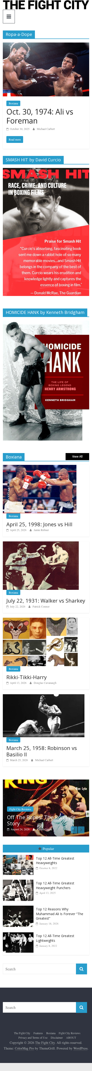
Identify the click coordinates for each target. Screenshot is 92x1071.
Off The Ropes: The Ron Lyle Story (39, 820)
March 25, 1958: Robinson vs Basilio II (41, 751)
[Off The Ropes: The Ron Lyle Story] (43, 782)
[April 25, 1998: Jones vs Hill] (39, 467)
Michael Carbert (46, 129)
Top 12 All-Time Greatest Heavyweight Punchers (55, 885)
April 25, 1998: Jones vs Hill (39, 524)
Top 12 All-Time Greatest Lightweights (55, 938)
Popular (48, 848)
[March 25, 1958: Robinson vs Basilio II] (44, 696)
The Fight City (22, 1033)
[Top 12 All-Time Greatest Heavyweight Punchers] (19, 880)
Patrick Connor (41, 606)
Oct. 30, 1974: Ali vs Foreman (39, 116)
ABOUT (71, 1037)
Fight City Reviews (18, 809)
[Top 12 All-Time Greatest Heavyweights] (19, 855)
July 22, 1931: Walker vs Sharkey (45, 600)
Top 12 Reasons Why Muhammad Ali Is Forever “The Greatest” (59, 914)
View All (77, 456)
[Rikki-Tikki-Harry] (40, 620)
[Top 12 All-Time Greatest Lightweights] (19, 932)
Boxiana (13, 103)
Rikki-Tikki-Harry (26, 677)
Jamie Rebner (41, 530)
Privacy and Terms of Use (32, 1037)
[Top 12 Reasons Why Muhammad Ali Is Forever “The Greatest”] (19, 906)
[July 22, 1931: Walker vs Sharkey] (41, 544)
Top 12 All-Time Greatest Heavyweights (55, 860)
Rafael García (42, 829)
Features (38, 1033)
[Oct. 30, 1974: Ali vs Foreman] (46, 45)
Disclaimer (57, 1037)
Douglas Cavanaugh (45, 683)
